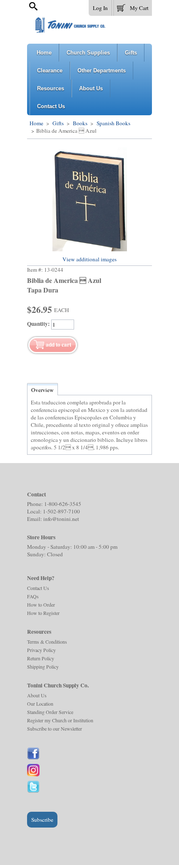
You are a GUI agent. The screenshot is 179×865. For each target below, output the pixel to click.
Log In (100, 8)
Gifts (58, 123)
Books (80, 123)
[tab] (42, 390)
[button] (132, 6)
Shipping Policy (43, 666)
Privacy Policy (41, 650)
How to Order (41, 604)
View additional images (89, 259)
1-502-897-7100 (61, 511)
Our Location (40, 703)
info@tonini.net (61, 519)
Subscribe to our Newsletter (54, 728)
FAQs (33, 596)
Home (36, 123)
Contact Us (38, 588)
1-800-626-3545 (62, 504)
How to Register (43, 613)
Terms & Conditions (47, 641)
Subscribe (42, 819)
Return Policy (40, 658)
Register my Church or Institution (60, 720)
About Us (37, 695)
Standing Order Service (50, 712)
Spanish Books (112, 123)
